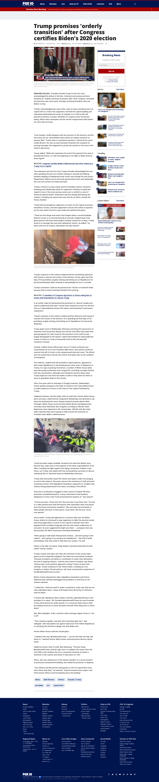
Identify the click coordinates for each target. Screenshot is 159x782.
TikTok (102, 744)
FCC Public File (46, 752)
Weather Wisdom (47, 725)
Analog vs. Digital (125, 707)
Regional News (29, 739)
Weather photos (86, 756)
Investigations (104, 720)
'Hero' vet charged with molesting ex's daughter (110, 110)
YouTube (103, 741)
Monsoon (45, 709)
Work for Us (45, 761)
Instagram (103, 746)
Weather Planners (47, 716)
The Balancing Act (125, 711)
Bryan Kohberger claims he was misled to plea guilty (109, 222)
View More (120, 89)
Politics (61, 679)
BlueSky (102, 755)
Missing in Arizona (105, 724)
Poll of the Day (27, 725)
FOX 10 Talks (124, 716)
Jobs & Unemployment (68, 711)
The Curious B (124, 713)
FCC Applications (47, 750)
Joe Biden (39, 685)
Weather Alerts (46, 718)
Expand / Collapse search (135, 4)
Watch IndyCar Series (126, 752)
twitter (112, 774)
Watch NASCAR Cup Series (128, 750)
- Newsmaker (85, 713)
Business (64, 707)
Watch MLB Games (125, 747)
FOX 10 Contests (86, 741)
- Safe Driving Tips (28, 733)
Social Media (105, 739)
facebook (108, 774)
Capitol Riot (58, 685)
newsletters (134, 774)
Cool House (103, 715)
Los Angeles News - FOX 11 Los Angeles (30, 742)
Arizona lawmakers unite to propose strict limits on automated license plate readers (116, 127)
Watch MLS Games (125, 764)
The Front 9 (123, 718)
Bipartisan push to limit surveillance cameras (104, 244)
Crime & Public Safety (29, 711)
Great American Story (126, 720)
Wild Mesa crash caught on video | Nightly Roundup (116, 159)
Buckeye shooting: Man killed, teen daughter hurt (116, 176)
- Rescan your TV (47, 759)
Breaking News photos (88, 752)
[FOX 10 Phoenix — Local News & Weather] (29, 4)
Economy (64, 709)
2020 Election (49, 679)
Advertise (45, 741)
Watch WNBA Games (126, 762)
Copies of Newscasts (48, 748)
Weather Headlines (47, 711)
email (131, 774)
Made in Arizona (105, 722)
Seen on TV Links (28, 727)
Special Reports (105, 728)
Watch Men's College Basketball (126, 755)
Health (25, 713)
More (119, 4)
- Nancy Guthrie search (107, 726)
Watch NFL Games (125, 741)
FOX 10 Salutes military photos (88, 749)
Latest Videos (103, 200)
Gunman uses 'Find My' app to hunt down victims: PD (116, 134)
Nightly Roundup (28, 722)
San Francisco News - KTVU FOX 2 (29, 746)
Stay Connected (87, 739)
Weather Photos (47, 722)
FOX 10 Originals (126, 704)
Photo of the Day (86, 754)
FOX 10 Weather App (68, 750)
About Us (46, 739)
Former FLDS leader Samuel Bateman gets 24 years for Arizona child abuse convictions (116, 118)
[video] (111, 211)
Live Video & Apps (69, 739)
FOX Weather (46, 727)
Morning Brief (27, 720)
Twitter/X (103, 750)
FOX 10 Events (85, 744)
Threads (102, 752)
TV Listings (45, 757)
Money (64, 704)
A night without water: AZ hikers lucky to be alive (116, 167)
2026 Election (85, 707)
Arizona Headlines (28, 707)
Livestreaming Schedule (69, 746)
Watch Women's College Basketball (127, 759)
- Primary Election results (88, 709)
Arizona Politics (85, 711)
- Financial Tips (66, 716)
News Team (46, 755)
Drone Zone (104, 717)
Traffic (25, 731)
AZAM (24, 709)
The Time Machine (125, 727)
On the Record (124, 725)
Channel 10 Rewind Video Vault (107, 712)
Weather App (46, 720)
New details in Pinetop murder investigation (104, 236)
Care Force (103, 709)
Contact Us (45, 746)
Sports (25, 729)
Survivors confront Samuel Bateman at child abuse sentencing (105, 228)
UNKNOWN (123, 729)
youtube (120, 774)
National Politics (86, 716)
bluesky (127, 774)
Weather (45, 704)
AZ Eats (122, 709)
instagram (116, 774)
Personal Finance (67, 713)
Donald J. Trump (74, 679)
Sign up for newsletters (88, 746)
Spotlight (103, 731)
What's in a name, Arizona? (128, 731)
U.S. (48, 685)
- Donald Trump (85, 718)
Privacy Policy (113, 80)
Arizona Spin (104, 707)
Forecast (44, 707)
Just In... (101, 89)
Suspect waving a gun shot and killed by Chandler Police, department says (116, 144)
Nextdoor (103, 757)
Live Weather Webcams (69, 744)
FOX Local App (66, 748)
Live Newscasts (66, 741)
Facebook (103, 748)
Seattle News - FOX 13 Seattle (29, 750)
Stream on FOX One (128, 739)
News (58, 43)
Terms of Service (112, 81)
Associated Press (50, 43)
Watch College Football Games (127, 744)
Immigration (26, 716)
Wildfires (44, 713)
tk (123, 774)
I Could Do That (124, 722)
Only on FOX (105, 704)
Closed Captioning (47, 744)
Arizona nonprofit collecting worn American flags (106, 252)
